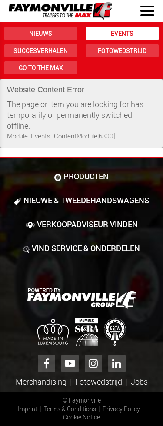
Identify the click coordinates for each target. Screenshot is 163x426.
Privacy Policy (121, 409)
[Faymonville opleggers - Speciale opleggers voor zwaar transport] (81, 298)
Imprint (27, 409)
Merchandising (41, 381)
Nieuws (40, 33)
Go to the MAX (41, 68)
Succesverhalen (40, 51)
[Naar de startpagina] (60, 11)
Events (122, 33)
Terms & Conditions (70, 409)
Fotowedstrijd (122, 51)
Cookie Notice (81, 417)
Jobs (139, 381)
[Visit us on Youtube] (70, 363)
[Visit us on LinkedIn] (117, 363)
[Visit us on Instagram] (93, 363)
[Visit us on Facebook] (46, 363)
